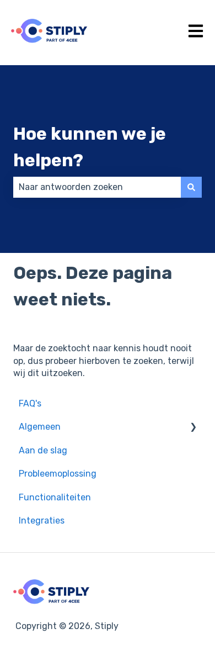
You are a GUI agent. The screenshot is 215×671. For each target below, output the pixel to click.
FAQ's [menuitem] (30, 403)
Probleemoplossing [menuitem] (57, 473)
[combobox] (97, 187)
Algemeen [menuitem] (40, 426)
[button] (193, 427)
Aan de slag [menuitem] (43, 450)
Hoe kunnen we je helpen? (89, 147)
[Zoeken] (191, 187)
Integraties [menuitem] (41, 520)
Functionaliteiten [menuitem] (55, 497)
